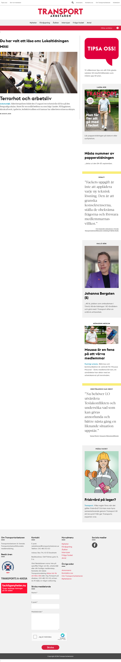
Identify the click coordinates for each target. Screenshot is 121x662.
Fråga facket (78, 22)
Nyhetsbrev (116, 2)
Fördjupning (45, 22)
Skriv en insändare (15, 2)
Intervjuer (66, 22)
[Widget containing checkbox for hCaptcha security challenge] (49, 636)
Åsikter (56, 22)
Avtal (89, 22)
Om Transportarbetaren (103, 2)
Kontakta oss (89, 2)
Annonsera (79, 2)
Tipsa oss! (4, 2)
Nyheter (33, 22)
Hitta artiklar (106, 28)
